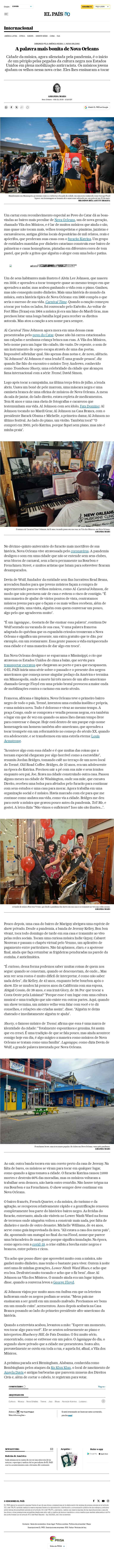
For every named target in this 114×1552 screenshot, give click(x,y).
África (22, 36)
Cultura (12, 1401)
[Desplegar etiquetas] (103, 1401)
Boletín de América (15, 1456)
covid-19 (38, 1244)
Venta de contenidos (38, 1524)
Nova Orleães (32, 1401)
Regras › (101, 1387)
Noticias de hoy (80, 1527)
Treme (43, 1401)
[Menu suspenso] (6, 14)
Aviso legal (51, 1524)
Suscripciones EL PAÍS (36, 1527)
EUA (58, 36)
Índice (71, 1527)
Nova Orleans (64, 220)
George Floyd (63, 1282)
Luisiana (82, 1401)
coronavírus (80, 551)
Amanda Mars (57, 96)
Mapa (88, 1524)
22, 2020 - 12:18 (62, 100)
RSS (66, 1527)
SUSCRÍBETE (87, 7)
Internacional (18, 28)
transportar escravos (19, 665)
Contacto (25, 1524)
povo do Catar (43, 335)
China (52, 36)
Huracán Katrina (69, 1401)
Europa (30, 36)
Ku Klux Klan (61, 1367)
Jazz (50, 1401)
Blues (57, 1401)
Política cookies (62, 1524)
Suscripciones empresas (55, 1527)
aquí (70, 1415)
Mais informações (16, 1415)
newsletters (12, 1449)
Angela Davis (14, 1372)
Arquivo (65, 1449)
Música (21, 1401)
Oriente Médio (42, 36)
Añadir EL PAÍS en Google (98, 107)
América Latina (10, 36)
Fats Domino (89, 406)
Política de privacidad (77, 1524)
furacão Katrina (79, 239)
